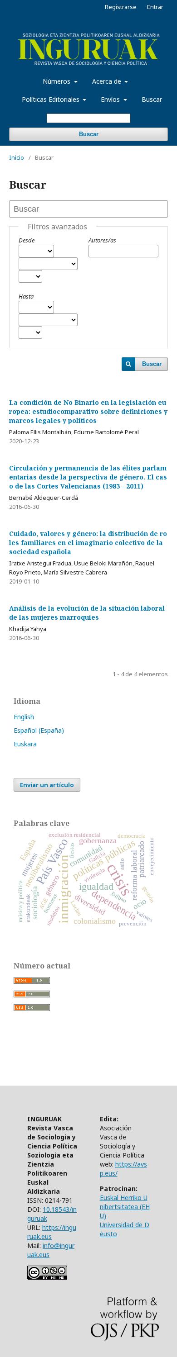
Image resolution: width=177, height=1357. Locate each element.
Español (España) (39, 730)
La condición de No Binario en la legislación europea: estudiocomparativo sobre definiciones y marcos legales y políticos (88, 411)
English (24, 716)
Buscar (152, 99)
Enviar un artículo (47, 785)
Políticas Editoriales (51, 99)
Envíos (111, 99)
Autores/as (102, 240)
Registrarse (121, 7)
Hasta (26, 296)
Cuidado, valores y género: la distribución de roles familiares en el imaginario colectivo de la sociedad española (88, 542)
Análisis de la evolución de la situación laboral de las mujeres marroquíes (87, 613)
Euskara (25, 744)
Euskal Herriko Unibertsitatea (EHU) (125, 1206)
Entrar (155, 7)
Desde (26, 240)
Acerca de (107, 81)
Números (57, 81)
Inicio (16, 157)
